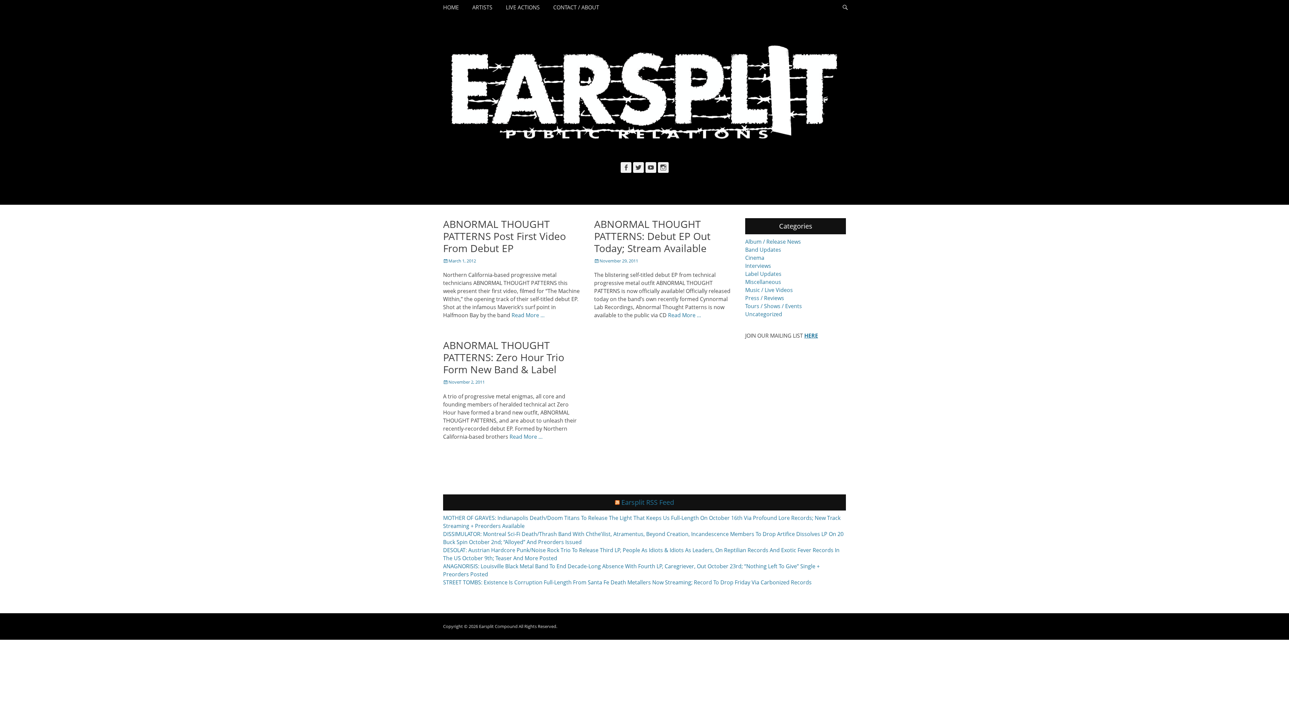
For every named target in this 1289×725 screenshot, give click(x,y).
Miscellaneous (763, 282)
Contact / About (576, 7)
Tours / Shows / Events (773, 306)
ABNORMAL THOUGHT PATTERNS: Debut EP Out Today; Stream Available (652, 236)
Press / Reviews (764, 298)
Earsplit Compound (498, 626)
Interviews (758, 266)
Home (451, 7)
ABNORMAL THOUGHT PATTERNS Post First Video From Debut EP (504, 236)
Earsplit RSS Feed (647, 502)
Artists (482, 7)
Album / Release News (773, 241)
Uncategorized (763, 314)
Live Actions (523, 7)
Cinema (754, 257)
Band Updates (763, 249)
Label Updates (763, 274)
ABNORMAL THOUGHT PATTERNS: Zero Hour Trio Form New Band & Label (503, 357)
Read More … (528, 315)
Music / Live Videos (769, 290)
